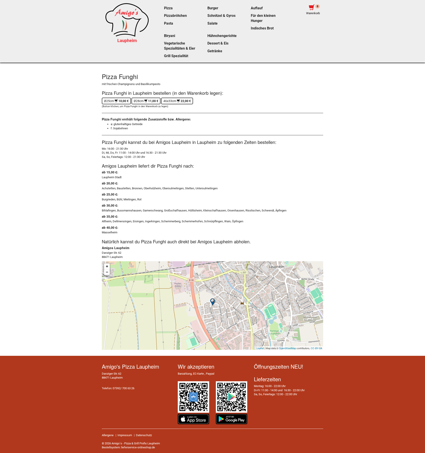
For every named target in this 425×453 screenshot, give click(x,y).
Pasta (168, 23)
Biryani (169, 36)
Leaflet (260, 348)
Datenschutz (144, 435)
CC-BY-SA (316, 348)
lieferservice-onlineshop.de (138, 447)
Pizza (168, 8)
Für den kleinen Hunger (263, 18)
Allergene (108, 435)
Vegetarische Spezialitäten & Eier (179, 45)
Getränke (214, 51)
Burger (212, 8)
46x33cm (177, 101)
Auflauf (257, 8)
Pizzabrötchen (175, 16)
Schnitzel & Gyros (221, 16)
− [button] (107, 272)
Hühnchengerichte (222, 36)
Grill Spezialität (176, 56)
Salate (212, 23)
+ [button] (107, 266)
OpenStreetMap (287, 348)
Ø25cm (116, 101)
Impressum (125, 435)
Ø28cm (146, 101)
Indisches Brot (262, 28)
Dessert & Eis (217, 43)
